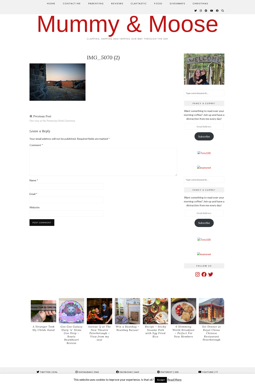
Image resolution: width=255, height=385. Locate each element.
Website (34, 207)
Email (33, 193)
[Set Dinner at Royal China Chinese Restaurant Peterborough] (211, 311)
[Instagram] (201, 10)
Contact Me (72, 3)
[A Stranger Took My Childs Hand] (43, 311)
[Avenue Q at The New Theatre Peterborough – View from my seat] (99, 311)
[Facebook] (217, 10)
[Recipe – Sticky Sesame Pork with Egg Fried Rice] (155, 311)
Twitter (48, 372)
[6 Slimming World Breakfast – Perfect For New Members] (183, 311)
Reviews (117, 3)
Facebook (129, 372)
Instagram (88, 372)
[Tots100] (204, 153)
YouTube (210, 372)
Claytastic (139, 3)
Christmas (200, 3)
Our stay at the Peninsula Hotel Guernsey (52, 118)
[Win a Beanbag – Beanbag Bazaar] (127, 311)
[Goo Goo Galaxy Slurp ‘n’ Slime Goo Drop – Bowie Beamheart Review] (71, 311)
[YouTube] (211, 10)
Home (51, 3)
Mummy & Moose (128, 24)
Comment (36, 145)
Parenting (96, 3)
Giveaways (177, 3)
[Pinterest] (206, 10)
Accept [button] (161, 379)
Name (33, 180)
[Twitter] (195, 10)
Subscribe (204, 136)
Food (158, 3)
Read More (174, 379)
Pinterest (169, 372)
